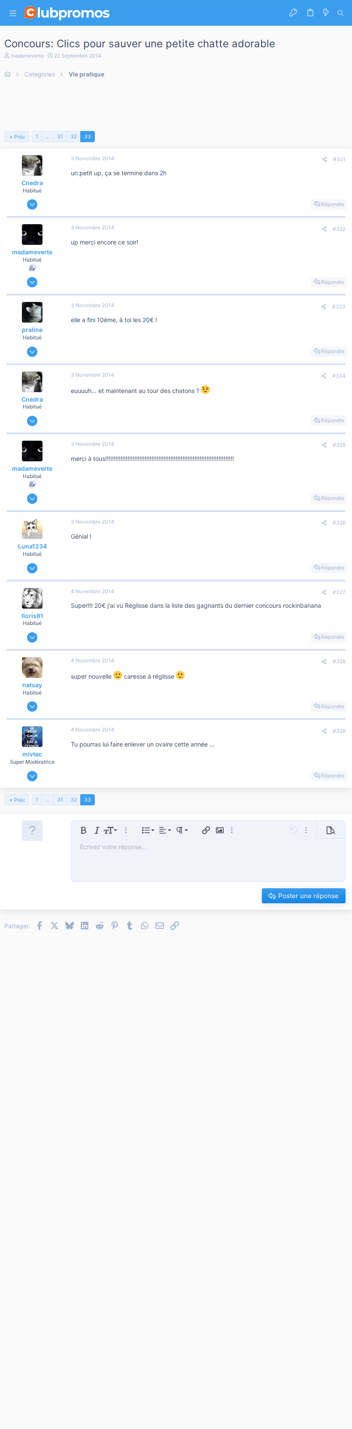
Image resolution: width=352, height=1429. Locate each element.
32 (73, 136)
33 (87, 136)
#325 (339, 445)
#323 (339, 306)
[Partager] (324, 159)
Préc (19, 137)
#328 (339, 661)
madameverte (27, 55)
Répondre (332, 204)
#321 (339, 159)
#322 (339, 228)
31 (60, 136)
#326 (339, 522)
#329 (339, 731)
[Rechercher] (340, 12)
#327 (339, 592)
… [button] (48, 136)
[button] (12, 13)
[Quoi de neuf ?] (326, 13)
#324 (339, 375)
